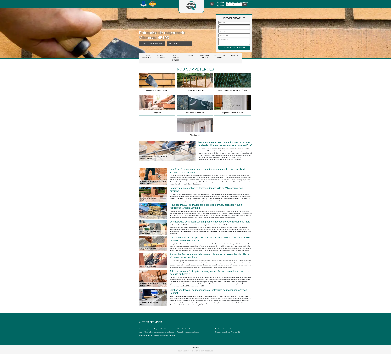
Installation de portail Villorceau (149, 335)
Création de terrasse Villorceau (225, 329)
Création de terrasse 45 (161, 56)
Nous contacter (179, 44)
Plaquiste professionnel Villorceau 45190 (228, 332)
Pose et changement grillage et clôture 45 (176, 58)
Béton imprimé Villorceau (167, 335)
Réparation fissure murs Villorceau (188, 332)
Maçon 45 (190, 55)
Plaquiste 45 (234, 55)
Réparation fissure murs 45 (220, 56)
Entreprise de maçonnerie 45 (146, 56)
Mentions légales (207, 351)
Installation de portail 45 (205, 56)
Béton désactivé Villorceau (185, 329)
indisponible (219, 2)
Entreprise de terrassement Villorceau (162, 332)
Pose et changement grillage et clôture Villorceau (155, 329)
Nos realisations (152, 44)
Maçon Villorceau (144, 332)
